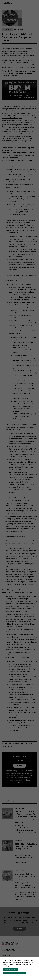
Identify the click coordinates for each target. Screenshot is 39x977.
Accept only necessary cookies (14, 973)
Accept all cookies (10, 969)
